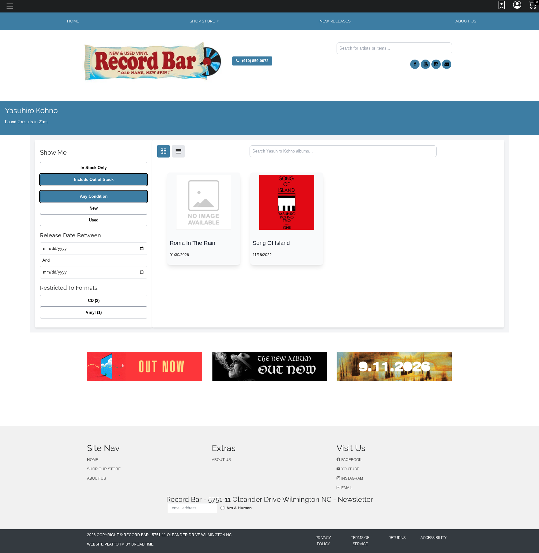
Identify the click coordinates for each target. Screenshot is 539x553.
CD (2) (94, 300)
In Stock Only (93, 167)
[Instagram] (436, 64)
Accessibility (433, 538)
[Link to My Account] (517, 6)
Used (94, 220)
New (94, 208)
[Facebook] (415, 64)
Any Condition (94, 196)
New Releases (335, 21)
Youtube (349, 469)
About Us (465, 21)
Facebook (351, 460)
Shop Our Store (104, 469)
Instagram (351, 478)
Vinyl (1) (94, 312)
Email (346, 488)
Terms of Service (360, 541)
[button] (204, 21)
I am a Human (238, 508)
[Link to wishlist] (502, 6)
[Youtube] (425, 64)
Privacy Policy (323, 541)
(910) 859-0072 (255, 61)
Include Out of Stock (94, 179)
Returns (396, 538)
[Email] (446, 64)
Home (92, 460)
